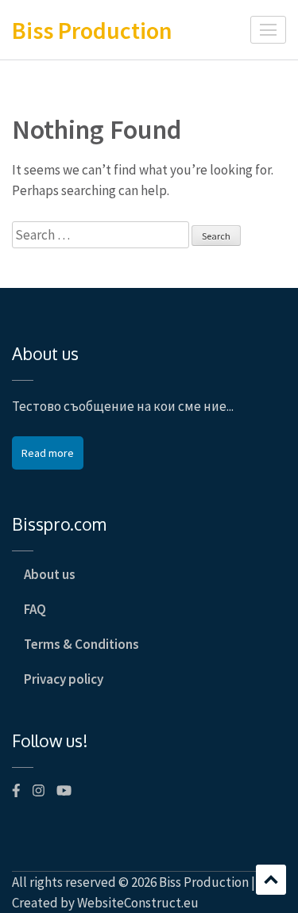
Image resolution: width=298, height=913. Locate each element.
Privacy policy (63, 679)
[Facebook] (16, 791)
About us (49, 574)
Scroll (271, 880)
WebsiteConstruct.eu (138, 902)
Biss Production (92, 30)
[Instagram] (39, 791)
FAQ (35, 609)
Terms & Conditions (81, 644)
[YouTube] (64, 791)
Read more (47, 453)
